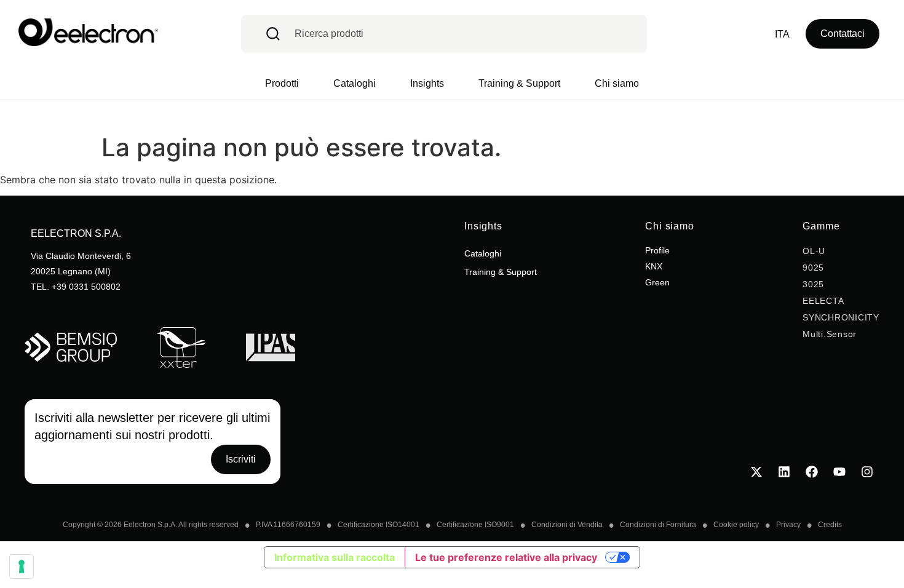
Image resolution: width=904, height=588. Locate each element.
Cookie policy (736, 524)
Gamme (821, 226)
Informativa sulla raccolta (334, 557)
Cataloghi (482, 253)
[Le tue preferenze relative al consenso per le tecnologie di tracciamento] (21, 566)
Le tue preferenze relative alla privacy (506, 557)
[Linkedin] (784, 471)
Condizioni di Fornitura (658, 524)
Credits (830, 524)
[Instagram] (867, 471)
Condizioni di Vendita (567, 524)
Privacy (788, 524)
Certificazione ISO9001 (475, 524)
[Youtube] (839, 471)
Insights (483, 226)
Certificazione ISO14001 (378, 524)
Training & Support (500, 272)
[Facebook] (811, 471)
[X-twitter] (756, 471)
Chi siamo (669, 226)
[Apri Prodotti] (285, 83)
